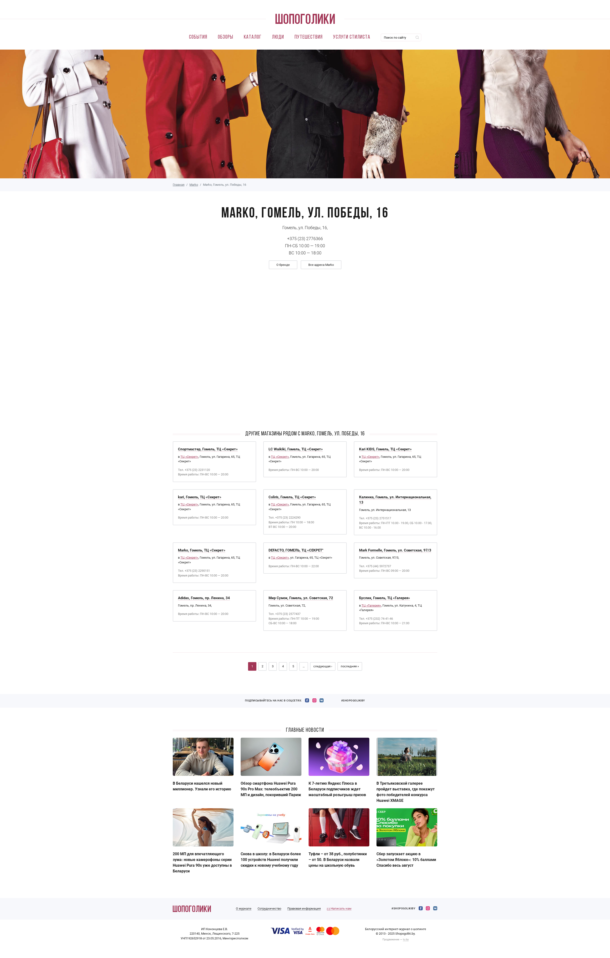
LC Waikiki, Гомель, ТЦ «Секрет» (296, 449)
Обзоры (225, 37)
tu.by (406, 939)
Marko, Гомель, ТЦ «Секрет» (201, 550)
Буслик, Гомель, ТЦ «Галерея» (384, 598)
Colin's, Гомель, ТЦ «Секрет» (292, 497)
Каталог (252, 37)
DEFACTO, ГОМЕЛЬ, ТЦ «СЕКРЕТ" (296, 550)
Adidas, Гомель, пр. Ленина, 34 (204, 598)
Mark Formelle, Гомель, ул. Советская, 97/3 (395, 550)
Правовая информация (304, 908)
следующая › (322, 666)
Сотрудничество (269, 908)
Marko (193, 184)
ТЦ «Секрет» (189, 456)
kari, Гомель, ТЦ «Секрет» (199, 497)
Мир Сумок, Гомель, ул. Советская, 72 (301, 598)
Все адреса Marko (321, 265)
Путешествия (309, 37)
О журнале (243, 908)
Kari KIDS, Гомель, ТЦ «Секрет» (385, 449)
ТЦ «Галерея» (371, 605)
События (198, 37)
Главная (178, 184)
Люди (278, 37)
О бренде (283, 265)
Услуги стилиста (351, 37)
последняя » (350, 666)
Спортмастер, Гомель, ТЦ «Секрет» (208, 449)
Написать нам (340, 908)
